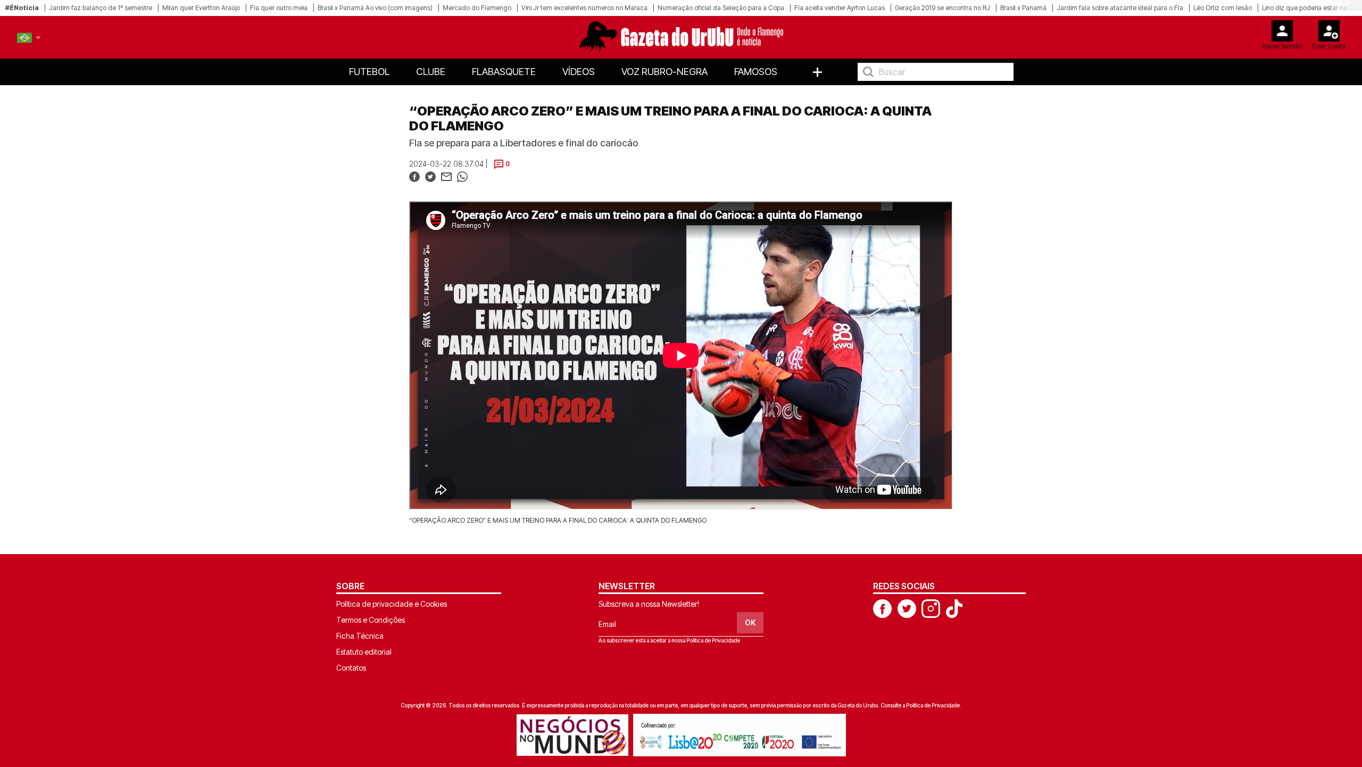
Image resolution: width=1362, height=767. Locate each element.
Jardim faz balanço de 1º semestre (100, 8)
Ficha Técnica (360, 635)
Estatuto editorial (364, 651)
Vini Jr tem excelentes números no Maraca (584, 8)
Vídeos (578, 71)
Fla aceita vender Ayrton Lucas (839, 8)
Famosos (755, 71)
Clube (430, 71)
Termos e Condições (370, 619)
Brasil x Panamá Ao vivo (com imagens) (375, 8)
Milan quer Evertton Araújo (201, 8)
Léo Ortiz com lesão (1222, 8)
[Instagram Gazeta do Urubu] (930, 608)
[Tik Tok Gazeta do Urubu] (954, 608)
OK (750, 622)
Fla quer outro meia (279, 8)
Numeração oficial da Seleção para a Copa (721, 8)
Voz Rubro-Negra (664, 71)
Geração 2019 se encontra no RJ (942, 8)
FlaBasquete (504, 71)
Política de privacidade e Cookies (391, 603)
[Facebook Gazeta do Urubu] (882, 608)
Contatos (351, 667)
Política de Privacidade (713, 640)
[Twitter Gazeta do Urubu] (907, 608)
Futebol (369, 71)
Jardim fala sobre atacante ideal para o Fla (1120, 8)
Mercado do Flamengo (477, 8)
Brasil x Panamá (1023, 8)
